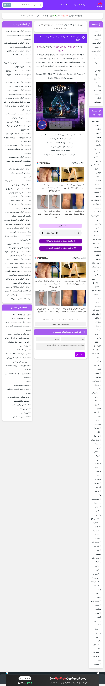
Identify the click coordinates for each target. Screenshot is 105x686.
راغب (97, 227)
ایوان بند (96, 349)
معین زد (96, 310)
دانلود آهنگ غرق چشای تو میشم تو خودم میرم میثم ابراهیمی (20, 173)
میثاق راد (95, 542)
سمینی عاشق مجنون (21, 401)
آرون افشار (95, 263)
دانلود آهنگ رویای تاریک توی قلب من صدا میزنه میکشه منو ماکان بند (18, 35)
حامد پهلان (95, 519)
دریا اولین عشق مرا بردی (19, 318)
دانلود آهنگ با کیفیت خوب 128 (59, 248)
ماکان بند (95, 231)
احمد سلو (95, 121)
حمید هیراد (95, 216)
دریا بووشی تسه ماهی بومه (18, 397)
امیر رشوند (95, 574)
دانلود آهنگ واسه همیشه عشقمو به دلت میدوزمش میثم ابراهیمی (19, 161)
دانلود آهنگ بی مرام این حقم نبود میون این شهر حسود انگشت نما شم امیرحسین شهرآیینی (18, 271)
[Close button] (98, 673)
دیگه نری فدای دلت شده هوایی (17, 373)
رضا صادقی (95, 164)
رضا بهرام (96, 243)
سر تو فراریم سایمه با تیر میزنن (17, 322)
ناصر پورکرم (95, 652)
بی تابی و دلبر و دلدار (21, 314)
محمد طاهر (95, 601)
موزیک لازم (24, 346)
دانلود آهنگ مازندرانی (97, 86)
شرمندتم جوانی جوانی (20, 405)
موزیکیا (26, 381)
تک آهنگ (25, 377)
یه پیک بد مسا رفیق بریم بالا (18, 334)
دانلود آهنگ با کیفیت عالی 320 (59, 241)
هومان (96, 664)
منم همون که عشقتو (21, 417)
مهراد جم (96, 204)
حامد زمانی (95, 558)
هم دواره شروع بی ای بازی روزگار (16, 338)
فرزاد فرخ (96, 283)
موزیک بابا (25, 413)
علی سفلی (95, 499)
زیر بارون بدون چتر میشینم (18, 342)
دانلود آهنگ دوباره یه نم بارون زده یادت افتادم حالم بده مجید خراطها (18, 74)
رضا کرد (96, 546)
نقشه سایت (65, 5)
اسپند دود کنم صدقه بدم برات (17, 354)
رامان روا (96, 530)
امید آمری (95, 381)
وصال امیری (56, 324)
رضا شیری (95, 279)
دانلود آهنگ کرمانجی (98, 67)
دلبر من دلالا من (23, 409)
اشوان (97, 562)
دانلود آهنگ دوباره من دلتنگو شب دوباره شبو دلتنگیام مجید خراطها (19, 55)
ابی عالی (96, 436)
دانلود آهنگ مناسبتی (97, 98)
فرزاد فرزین (95, 314)
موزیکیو (80, 25)
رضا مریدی (95, 581)
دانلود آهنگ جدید (80, 5)
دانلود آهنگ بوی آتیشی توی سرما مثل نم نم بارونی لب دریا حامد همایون (19, 126)
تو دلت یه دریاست (21, 385)
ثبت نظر (80, 354)
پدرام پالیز (95, 393)
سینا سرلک (95, 440)
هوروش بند (95, 200)
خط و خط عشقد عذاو (21, 350)
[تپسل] (7, 673)
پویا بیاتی (95, 267)
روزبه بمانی (95, 353)
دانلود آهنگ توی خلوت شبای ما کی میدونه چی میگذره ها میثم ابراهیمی (18, 149)
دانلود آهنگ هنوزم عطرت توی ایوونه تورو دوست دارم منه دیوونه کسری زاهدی (17, 137)
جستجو (7, 4)
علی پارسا (95, 578)
